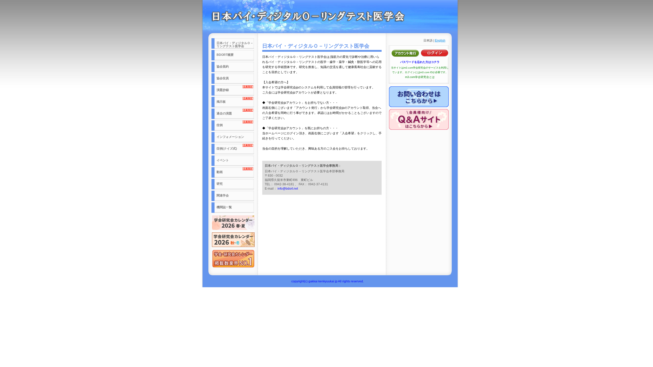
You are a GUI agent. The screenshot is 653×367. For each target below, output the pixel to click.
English (440, 40)
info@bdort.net (288, 188)
